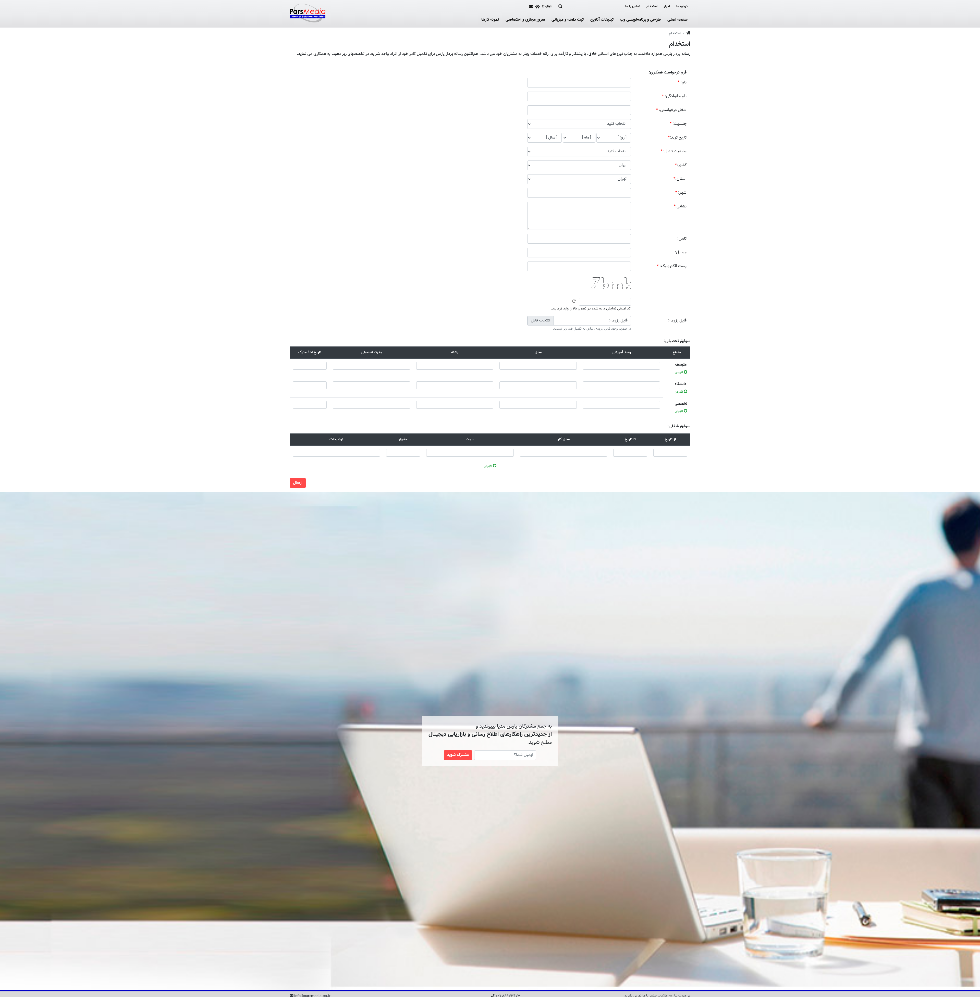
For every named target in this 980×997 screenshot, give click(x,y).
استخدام (651, 6)
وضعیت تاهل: (673, 151)
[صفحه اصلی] (537, 7)
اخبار (667, 6)
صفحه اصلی (677, 20)
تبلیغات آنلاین (602, 20)
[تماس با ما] (531, 7)
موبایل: (681, 252)
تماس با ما (632, 6)
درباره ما (682, 6)
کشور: (681, 165)
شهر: (681, 193)
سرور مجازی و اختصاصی (525, 20)
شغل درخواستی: (671, 110)
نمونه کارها (490, 20)
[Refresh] (574, 301)
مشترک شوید (458, 755)
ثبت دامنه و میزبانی (568, 20)
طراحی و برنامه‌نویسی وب (640, 20)
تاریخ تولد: (677, 137)
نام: (682, 82)
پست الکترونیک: (672, 266)
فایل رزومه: (677, 320)
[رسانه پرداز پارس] (307, 14)
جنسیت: (678, 124)
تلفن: (682, 238)
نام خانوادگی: (674, 96)
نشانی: (680, 206)
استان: (680, 179)
